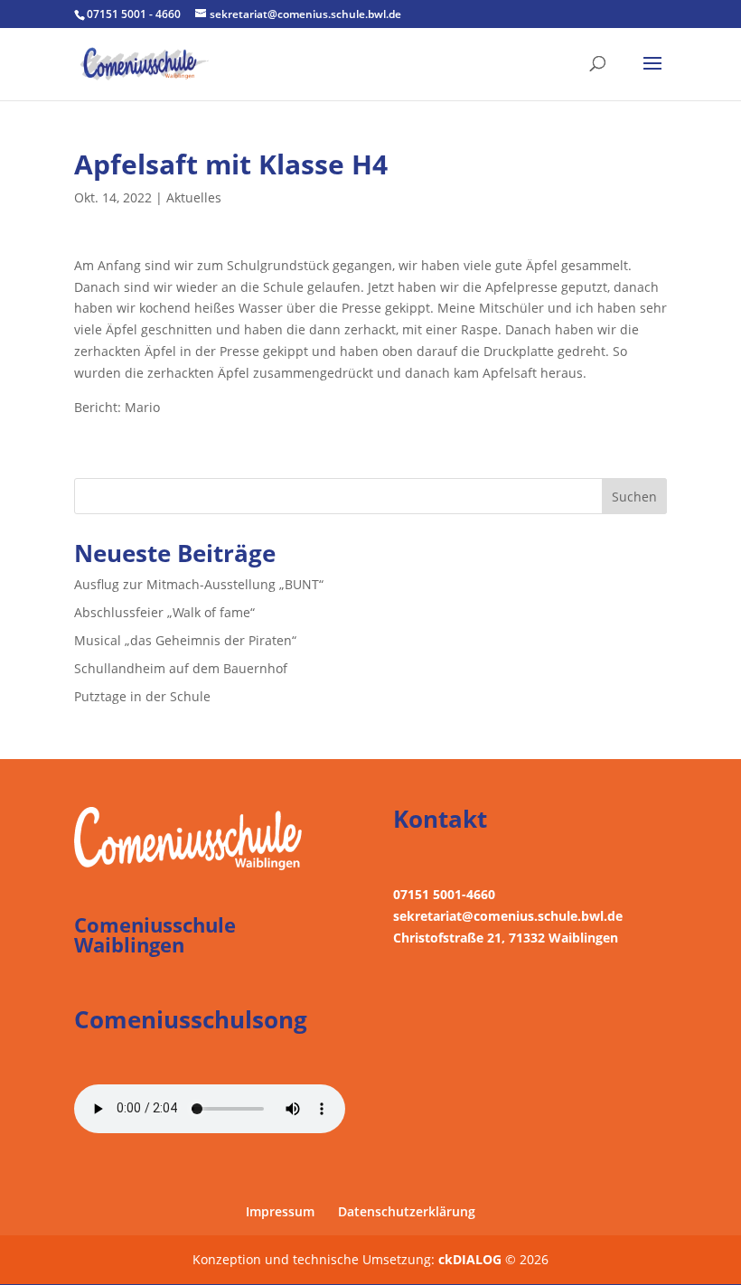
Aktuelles (193, 197)
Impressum (280, 1211)
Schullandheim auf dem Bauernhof (180, 668)
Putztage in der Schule (142, 696)
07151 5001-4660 (444, 894)
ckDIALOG (471, 1259)
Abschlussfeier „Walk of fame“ (164, 612)
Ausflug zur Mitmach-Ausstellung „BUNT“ (199, 584)
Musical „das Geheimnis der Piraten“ (185, 640)
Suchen (634, 496)
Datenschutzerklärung (406, 1211)
